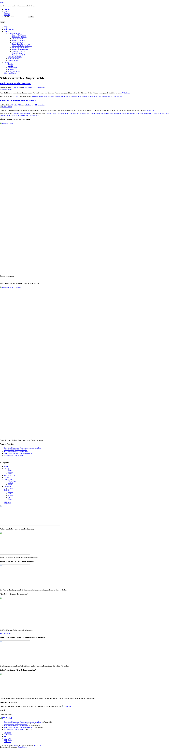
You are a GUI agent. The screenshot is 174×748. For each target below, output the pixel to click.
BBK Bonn (7, 742)
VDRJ (6, 736)
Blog (5, 28)
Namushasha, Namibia (19, 37)
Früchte (15, 96)
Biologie (6, 490)
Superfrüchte (106, 96)
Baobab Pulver (140, 113)
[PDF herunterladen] (66, 706)
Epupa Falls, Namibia (19, 35)
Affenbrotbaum (49, 96)
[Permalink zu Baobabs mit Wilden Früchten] (6, 89)
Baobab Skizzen (13, 60)
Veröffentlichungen (14, 71)
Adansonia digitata (38, 96)
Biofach (166, 113)
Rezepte (6, 477)
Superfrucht (97, 96)
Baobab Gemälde (13, 58)
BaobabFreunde (9, 29)
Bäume (10, 492)
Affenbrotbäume (73, 113)
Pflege (6, 466)
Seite (5, 26)
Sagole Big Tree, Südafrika (20, 48)
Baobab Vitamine (151, 113)
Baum (10, 470)
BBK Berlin (8, 740)
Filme (10, 484)
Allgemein (16, 113)
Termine (10, 64)
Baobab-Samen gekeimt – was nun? (15, 450)
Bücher (10, 483)
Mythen (10, 488)
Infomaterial (8, 479)
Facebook (7, 9)
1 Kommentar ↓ (40, 105)
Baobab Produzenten (128, 113)
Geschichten (8, 486)
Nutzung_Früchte (25, 113)
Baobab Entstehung (107, 113)
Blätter (10, 499)
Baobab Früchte (76, 96)
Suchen (6, 17)
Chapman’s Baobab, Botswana (22, 46)
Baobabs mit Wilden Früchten (15, 83)
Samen (10, 474)
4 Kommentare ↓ (39, 88)
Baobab (2, 2)
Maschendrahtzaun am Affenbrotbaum (16, 451)
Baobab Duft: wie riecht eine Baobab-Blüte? (18, 453)
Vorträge (10, 69)
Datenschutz (8, 734)
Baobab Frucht (65, 96)
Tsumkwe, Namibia (18, 40)
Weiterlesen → (127, 93)
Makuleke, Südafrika (18, 51)
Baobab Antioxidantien (92, 113)
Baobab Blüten (17, 53)
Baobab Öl (117, 113)
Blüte (9, 493)
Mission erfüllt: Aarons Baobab (14, 455)
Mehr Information (5, 633)
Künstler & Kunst (9, 475)
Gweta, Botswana (17, 42)
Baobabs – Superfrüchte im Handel (18, 100)
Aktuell (6, 62)
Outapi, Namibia (17, 38)
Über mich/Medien (10, 73)
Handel (2, 115)
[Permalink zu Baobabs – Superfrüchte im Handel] (6, 107)
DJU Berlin (7, 738)
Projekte (10, 66)
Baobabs (84, 96)
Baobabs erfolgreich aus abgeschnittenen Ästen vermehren (22, 448)
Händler (7, 115)
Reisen (6, 501)
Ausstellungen (12, 67)
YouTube (7, 15)
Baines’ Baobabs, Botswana (21, 44)
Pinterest (6, 13)
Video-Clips (12, 481)
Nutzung (7, 468)
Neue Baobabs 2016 (18, 55)
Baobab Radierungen (15, 57)
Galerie (6, 31)
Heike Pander (27, 88)
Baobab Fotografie (14, 33)
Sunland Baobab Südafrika (20, 49)
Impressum (7, 733)
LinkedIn (7, 11)
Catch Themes (22, 747)
